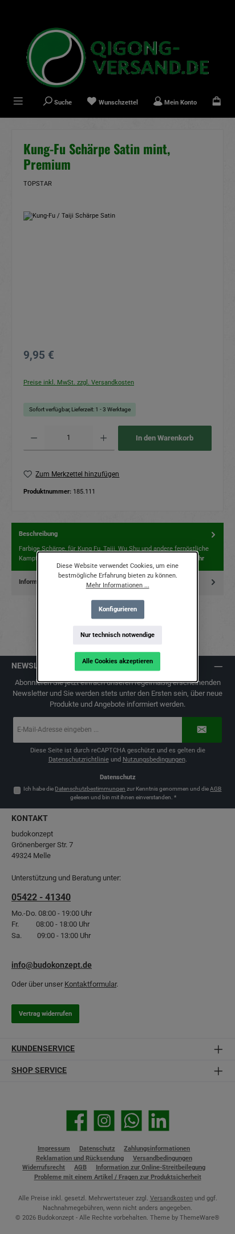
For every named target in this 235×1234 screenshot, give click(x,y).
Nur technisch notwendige (117, 635)
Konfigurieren (118, 609)
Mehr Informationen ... (117, 585)
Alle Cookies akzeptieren (117, 661)
